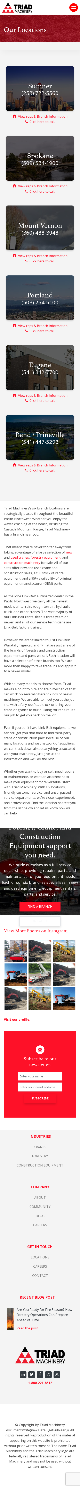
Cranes (40, 1147)
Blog (40, 1216)
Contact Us (40, 921)
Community (40, 1206)
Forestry (40, 1156)
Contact (40, 1275)
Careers (40, 1225)
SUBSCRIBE (40, 1098)
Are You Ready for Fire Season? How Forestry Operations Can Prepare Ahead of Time (44, 1314)
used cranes (19, 557)
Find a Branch (40, 906)
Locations (40, 1257)
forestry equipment (46, 557)
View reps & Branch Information (40, 116)
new (69, 552)
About (40, 1197)
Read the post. (28, 1328)
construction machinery (22, 562)
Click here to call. (41, 121)
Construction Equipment (40, 1165)
